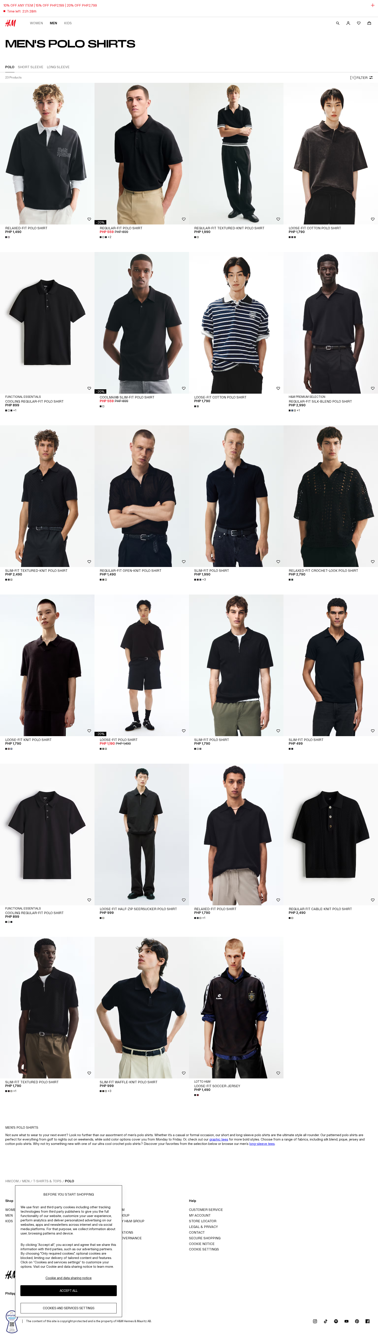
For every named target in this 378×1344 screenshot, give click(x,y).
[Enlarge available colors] (7, 237)
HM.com (12, 1181)
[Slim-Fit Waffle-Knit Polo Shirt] (141, 1007)
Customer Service (206, 1210)
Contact (197, 1232)
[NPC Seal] (12, 1321)
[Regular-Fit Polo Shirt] (141, 153)
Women (36, 23)
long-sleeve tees (262, 1144)
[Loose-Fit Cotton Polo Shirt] (331, 153)
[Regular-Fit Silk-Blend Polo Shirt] (331, 323)
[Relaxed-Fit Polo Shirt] (47, 153)
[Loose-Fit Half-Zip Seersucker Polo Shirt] (141, 834)
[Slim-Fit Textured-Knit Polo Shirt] (47, 496)
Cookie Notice (202, 1244)
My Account (200, 1215)
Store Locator (202, 1221)
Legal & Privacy (203, 1227)
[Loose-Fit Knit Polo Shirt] (47, 665)
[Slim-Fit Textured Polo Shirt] (47, 1007)
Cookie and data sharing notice (69, 1278)
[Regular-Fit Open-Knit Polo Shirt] (141, 496)
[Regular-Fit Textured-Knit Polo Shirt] (236, 153)
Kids (68, 23)
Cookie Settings (204, 1249)
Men (53, 23)
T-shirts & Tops (47, 1181)
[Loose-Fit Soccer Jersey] (236, 1007)
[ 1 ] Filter (359, 78)
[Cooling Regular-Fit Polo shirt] (47, 834)
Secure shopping (204, 1238)
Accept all (68, 1291)
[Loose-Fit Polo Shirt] (141, 665)
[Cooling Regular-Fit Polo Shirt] (47, 323)
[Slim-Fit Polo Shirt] (236, 496)
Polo (69, 1181)
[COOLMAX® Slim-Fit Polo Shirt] (141, 323)
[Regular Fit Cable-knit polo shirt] (331, 834)
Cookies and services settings (68, 1308)
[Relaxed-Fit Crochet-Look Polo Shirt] (331, 496)
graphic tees (218, 1139)
